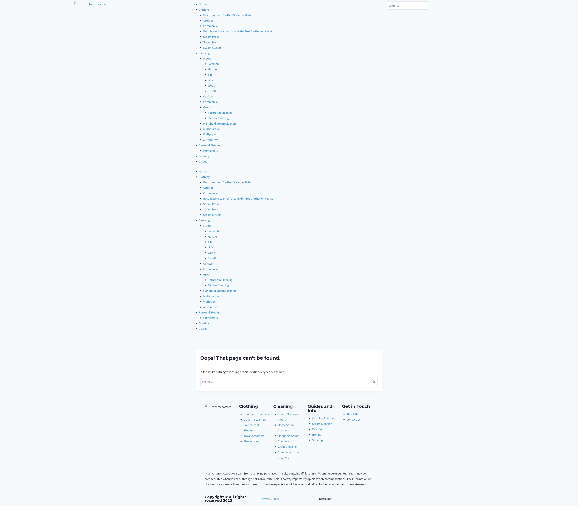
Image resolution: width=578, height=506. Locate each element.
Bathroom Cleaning (220, 112)
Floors (207, 58)
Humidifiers (210, 150)
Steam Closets (212, 47)
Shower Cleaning (218, 118)
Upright (208, 20)
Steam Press (211, 37)
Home (203, 4)
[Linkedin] (208, 436)
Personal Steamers (211, 145)
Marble (212, 69)
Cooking (204, 156)
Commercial (211, 26)
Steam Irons (211, 42)
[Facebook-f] (208, 426)
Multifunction (211, 129)
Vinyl (211, 80)
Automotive (210, 140)
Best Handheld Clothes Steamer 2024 (227, 15)
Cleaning (204, 53)
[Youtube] (216, 426)
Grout (206, 107)
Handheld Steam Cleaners (219, 123)
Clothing (204, 9)
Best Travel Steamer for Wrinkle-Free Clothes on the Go (238, 31)
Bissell (212, 91)
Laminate (214, 64)
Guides (203, 161)
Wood (211, 85)
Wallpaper (210, 134)
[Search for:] (289, 382)
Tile (210, 75)
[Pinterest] (224, 426)
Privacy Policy (270, 499)
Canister (208, 96)
